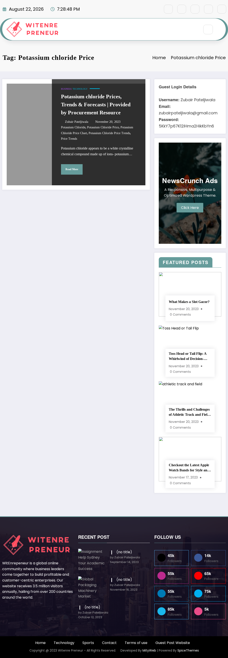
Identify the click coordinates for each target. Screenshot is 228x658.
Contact (109, 642)
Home (40, 642)
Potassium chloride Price (103, 127)
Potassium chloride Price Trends (109, 133)
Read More (71, 169)
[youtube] (221, 9)
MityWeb (149, 650)
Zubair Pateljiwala (76, 121)
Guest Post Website (172, 642)
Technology (80, 89)
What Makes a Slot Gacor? (189, 302)
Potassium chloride (73, 127)
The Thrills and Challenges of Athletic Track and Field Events (189, 412)
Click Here (190, 207)
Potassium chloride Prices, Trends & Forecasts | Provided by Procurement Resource (95, 104)
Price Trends (69, 138)
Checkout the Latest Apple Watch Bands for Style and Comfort (189, 468)
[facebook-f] (168, 9)
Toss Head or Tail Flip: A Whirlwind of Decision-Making (187, 356)
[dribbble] (195, 9)
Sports (88, 642)
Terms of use (136, 642)
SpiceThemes (188, 650)
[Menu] (194, 29)
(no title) (124, 552)
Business (66, 89)
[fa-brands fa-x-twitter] (181, 9)
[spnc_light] (221, 30)
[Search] (208, 29)
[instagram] (208, 9)
